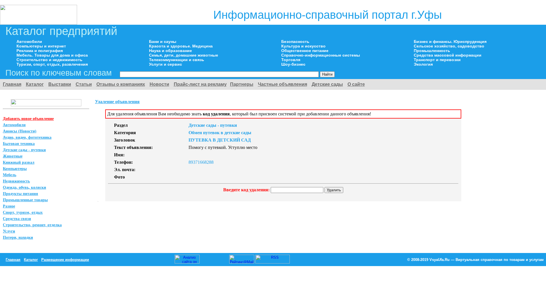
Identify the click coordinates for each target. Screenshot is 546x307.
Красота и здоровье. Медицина (181, 46)
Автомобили (29, 41)
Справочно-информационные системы (320, 55)
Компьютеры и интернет (41, 46)
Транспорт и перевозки (437, 59)
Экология (423, 64)
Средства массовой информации (447, 55)
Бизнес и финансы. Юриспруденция (450, 41)
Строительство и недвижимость (49, 59)
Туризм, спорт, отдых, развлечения (52, 64)
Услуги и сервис (165, 64)
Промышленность (432, 50)
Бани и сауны (162, 41)
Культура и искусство (303, 46)
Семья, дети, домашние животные (183, 55)
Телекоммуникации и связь (176, 59)
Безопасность (295, 41)
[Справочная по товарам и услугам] (38, 23)
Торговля (290, 59)
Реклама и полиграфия (39, 50)
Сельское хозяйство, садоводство (449, 46)
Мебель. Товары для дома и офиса (52, 55)
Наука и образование (170, 50)
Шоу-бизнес (293, 64)
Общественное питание (304, 50)
